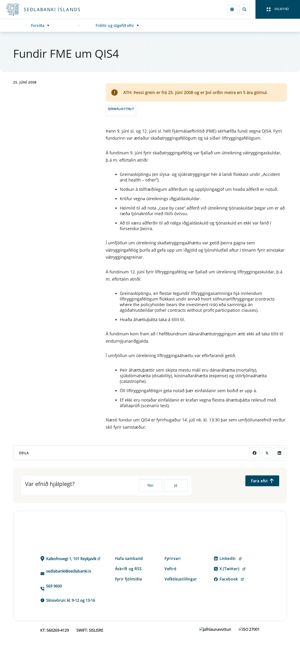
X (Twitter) (230, 568)
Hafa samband (129, 558)
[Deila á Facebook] (254, 453)
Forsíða (37, 25)
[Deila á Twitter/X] (267, 453)
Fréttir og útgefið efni (115, 25)
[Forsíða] (51, 9)
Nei (150, 485)
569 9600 (54, 586)
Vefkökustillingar (181, 579)
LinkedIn (228, 558)
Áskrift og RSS (128, 568)
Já (175, 485)
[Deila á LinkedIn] (279, 453)
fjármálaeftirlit (121, 109)
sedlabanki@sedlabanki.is (68, 571)
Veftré (170, 568)
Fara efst (259, 480)
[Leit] (244, 9)
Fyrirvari (173, 558)
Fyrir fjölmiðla (128, 579)
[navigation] (277, 9)
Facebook (229, 579)
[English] (232, 9)
